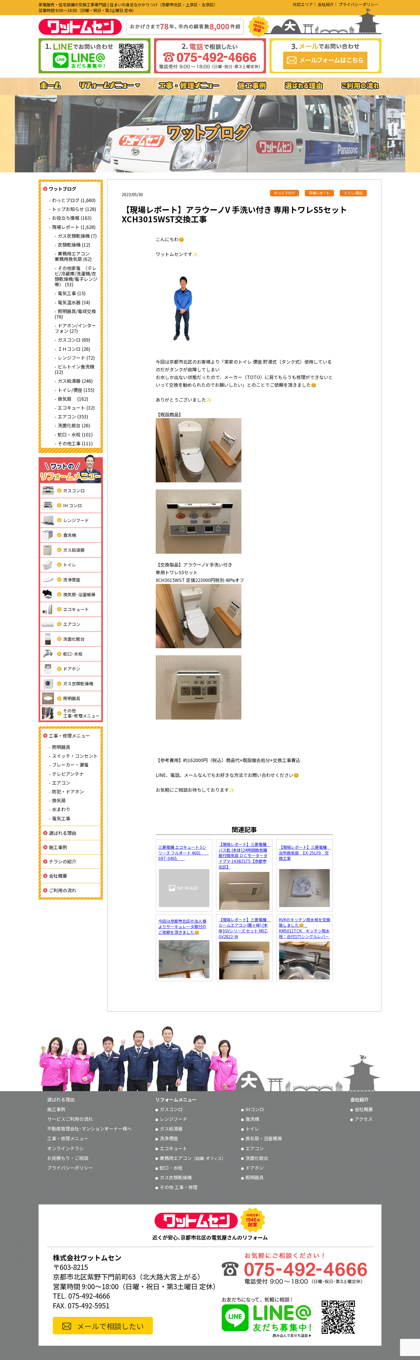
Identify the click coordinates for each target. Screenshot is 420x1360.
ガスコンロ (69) (74, 340)
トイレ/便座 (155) (76, 389)
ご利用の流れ (62, 890)
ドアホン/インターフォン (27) (75, 328)
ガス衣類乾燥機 (78, 683)
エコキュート (76, 609)
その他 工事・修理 (178, 1187)
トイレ (69, 565)
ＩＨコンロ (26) (74, 348)
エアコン (71, 624)
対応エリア (303, 4)
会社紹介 (326, 4)
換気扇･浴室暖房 (79, 594)
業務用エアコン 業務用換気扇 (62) (74, 256)
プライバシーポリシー (359, 4)
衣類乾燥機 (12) (74, 244)
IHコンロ (254, 1109)
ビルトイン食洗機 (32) (74, 369)
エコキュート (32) (76, 407)
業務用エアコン (193, 1158)
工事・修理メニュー (69, 735)
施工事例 (58, 847)
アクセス (364, 1118)
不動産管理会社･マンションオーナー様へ (89, 1128)
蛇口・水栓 (171, 1167)
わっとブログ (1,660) (74, 200)
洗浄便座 (71, 580)
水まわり (61, 809)
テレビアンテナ (68, 773)
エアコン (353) (73, 416)
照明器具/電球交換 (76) (75, 314)
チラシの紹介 (62, 861)
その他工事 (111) (75, 443)
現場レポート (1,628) (74, 226)
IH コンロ (72, 505)
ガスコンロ (74, 490)
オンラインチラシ (65, 1148)
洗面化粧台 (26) (74, 425)
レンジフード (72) (76, 357)
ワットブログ (62, 188)
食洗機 (69, 535)
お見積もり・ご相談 (67, 1158)
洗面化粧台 (74, 639)
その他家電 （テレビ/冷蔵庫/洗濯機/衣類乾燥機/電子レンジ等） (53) (76, 276)
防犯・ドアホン (68, 791)
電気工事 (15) (72, 293)
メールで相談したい (110, 1326)
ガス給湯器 (74, 550)
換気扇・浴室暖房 (263, 1138)
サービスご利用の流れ (70, 1118)
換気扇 (59, 800)
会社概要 (58, 876)
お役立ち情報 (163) (72, 218)
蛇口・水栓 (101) (75, 434)
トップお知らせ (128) (74, 209)
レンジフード (76, 520)
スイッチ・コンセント (75, 756)
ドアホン (71, 669)
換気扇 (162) (73, 398)
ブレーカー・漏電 (70, 764)
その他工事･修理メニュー (81, 713)
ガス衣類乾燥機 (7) (77, 235)
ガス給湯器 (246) (75, 381)
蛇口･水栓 (73, 654)
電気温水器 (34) (74, 302)
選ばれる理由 (62, 832)
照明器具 (71, 698)
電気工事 (61, 818)
